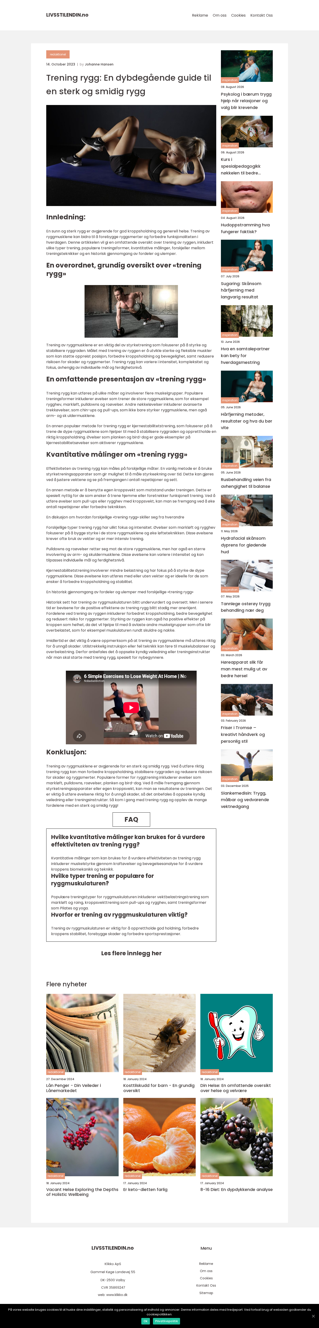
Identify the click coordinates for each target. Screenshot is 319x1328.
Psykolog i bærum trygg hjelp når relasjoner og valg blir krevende (246, 100)
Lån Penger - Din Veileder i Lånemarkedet (73, 1088)
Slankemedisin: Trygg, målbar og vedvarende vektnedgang (245, 799)
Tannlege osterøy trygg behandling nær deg (245, 607)
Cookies (238, 15)
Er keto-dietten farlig (145, 1189)
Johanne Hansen (99, 64)
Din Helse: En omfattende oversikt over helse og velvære (235, 1088)
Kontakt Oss (261, 15)
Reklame (200, 15)
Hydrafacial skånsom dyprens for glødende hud (243, 545)
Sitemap (206, 1293)
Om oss (220, 15)
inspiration (229, 80)
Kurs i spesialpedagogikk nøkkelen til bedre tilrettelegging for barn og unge (245, 166)
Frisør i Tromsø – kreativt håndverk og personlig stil (243, 734)
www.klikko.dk (117, 1294)
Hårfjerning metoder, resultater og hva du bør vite (246, 421)
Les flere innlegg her (131, 953)
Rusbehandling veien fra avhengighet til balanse (246, 483)
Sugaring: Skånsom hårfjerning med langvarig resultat (241, 290)
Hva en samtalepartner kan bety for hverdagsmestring (245, 355)
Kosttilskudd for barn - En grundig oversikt (159, 1088)
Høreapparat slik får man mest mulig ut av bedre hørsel (244, 669)
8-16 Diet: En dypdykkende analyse (236, 1189)
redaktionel (58, 54)
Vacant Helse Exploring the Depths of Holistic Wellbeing (82, 1192)
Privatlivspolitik (166, 1321)
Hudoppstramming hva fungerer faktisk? (245, 228)
